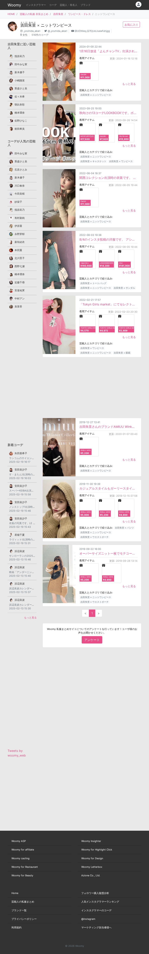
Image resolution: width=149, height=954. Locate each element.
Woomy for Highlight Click (96, 849)
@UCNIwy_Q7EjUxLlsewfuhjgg (92, 31)
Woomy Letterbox (91, 866)
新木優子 (20, 72)
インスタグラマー (36, 4)
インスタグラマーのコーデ (96, 910)
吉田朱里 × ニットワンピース (95, 94)
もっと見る (129, 83)
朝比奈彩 (20, 104)
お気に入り (131, 24)
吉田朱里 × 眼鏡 (122, 352)
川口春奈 (20, 185)
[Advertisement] (91, 387)
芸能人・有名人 (68, 4)
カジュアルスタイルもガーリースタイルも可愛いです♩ (108, 488)
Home (14, 893)
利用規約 (16, 927)
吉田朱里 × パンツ (124, 527)
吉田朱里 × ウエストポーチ (94, 537)
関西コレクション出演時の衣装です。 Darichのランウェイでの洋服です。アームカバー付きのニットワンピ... (108, 178)
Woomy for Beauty (22, 875)
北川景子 (20, 258)
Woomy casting (20, 858)
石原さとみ (21, 169)
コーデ (53, 4)
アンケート (92, 640)
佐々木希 (20, 96)
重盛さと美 (21, 88)
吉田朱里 (58, 14)
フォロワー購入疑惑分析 (95, 893)
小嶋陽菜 (20, 80)
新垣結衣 (20, 242)
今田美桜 (20, 193)
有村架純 (20, 218)
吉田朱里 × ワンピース (121, 161)
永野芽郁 (20, 234)
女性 (25, 34)
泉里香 (18, 306)
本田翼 (18, 250)
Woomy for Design (92, 858)
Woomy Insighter (91, 841)
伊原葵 (18, 225)
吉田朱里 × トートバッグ (93, 283)
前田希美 (20, 128)
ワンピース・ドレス (79, 14)
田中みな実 (21, 64)
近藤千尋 (20, 282)
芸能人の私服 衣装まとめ (34, 14)
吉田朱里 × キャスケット (93, 161)
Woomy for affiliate (22, 849)
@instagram (88, 918)
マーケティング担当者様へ (96, 927)
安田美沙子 (21, 469)
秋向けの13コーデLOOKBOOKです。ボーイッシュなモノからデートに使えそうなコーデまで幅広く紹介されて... (108, 113)
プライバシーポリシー (24, 918)
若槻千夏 (20, 534)
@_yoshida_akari (57, 31)
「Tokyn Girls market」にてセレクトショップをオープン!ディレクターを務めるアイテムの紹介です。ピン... (108, 304)
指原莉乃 (20, 56)
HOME (11, 14)
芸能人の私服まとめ (22, 901)
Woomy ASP (18, 841)
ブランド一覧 (19, 910)
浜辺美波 (20, 551)
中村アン (20, 298)
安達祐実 (20, 290)
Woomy (14, 5)
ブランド (86, 4)
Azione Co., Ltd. (90, 875)
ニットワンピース (56, 25)
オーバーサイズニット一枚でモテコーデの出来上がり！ (108, 553)
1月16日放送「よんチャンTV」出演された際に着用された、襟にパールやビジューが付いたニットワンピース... (108, 51)
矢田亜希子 (21, 453)
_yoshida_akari (31, 31)
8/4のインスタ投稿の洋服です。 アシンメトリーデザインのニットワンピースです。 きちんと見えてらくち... (108, 239)
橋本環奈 (20, 112)
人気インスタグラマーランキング (100, 901)
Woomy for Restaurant (24, 866)
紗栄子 (18, 201)
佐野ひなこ (21, 120)
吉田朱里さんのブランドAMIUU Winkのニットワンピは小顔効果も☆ (108, 427)
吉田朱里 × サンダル (124, 287)
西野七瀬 (20, 266)
